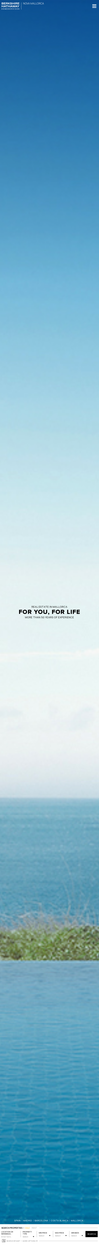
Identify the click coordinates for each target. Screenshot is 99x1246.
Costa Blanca (59, 1220)
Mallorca (77, 1220)
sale (27, 1228)
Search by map (13, 1241)
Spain (17, 1220)
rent (34, 1228)
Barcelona (41, 1220)
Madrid (27, 1220)
